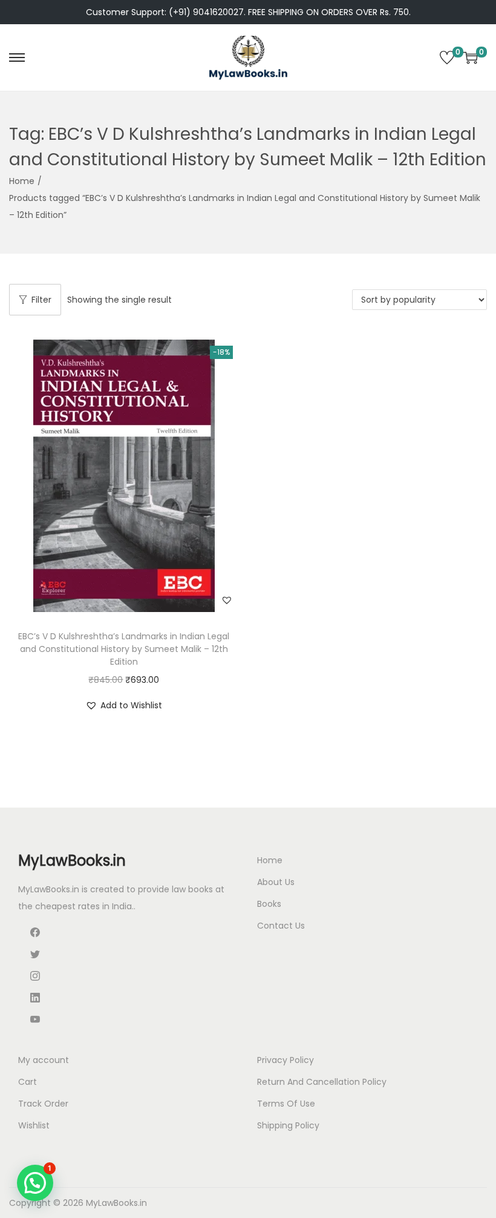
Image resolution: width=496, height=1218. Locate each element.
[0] (447, 57)
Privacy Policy (285, 1060)
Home (21, 181)
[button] (227, 600)
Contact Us (281, 926)
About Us (276, 882)
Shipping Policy (288, 1125)
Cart (27, 1082)
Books (269, 904)
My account (43, 1060)
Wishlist (34, 1125)
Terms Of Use (286, 1104)
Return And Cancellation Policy (322, 1082)
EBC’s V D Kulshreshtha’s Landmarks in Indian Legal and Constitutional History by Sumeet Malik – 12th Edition (123, 649)
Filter (41, 300)
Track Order (43, 1104)
